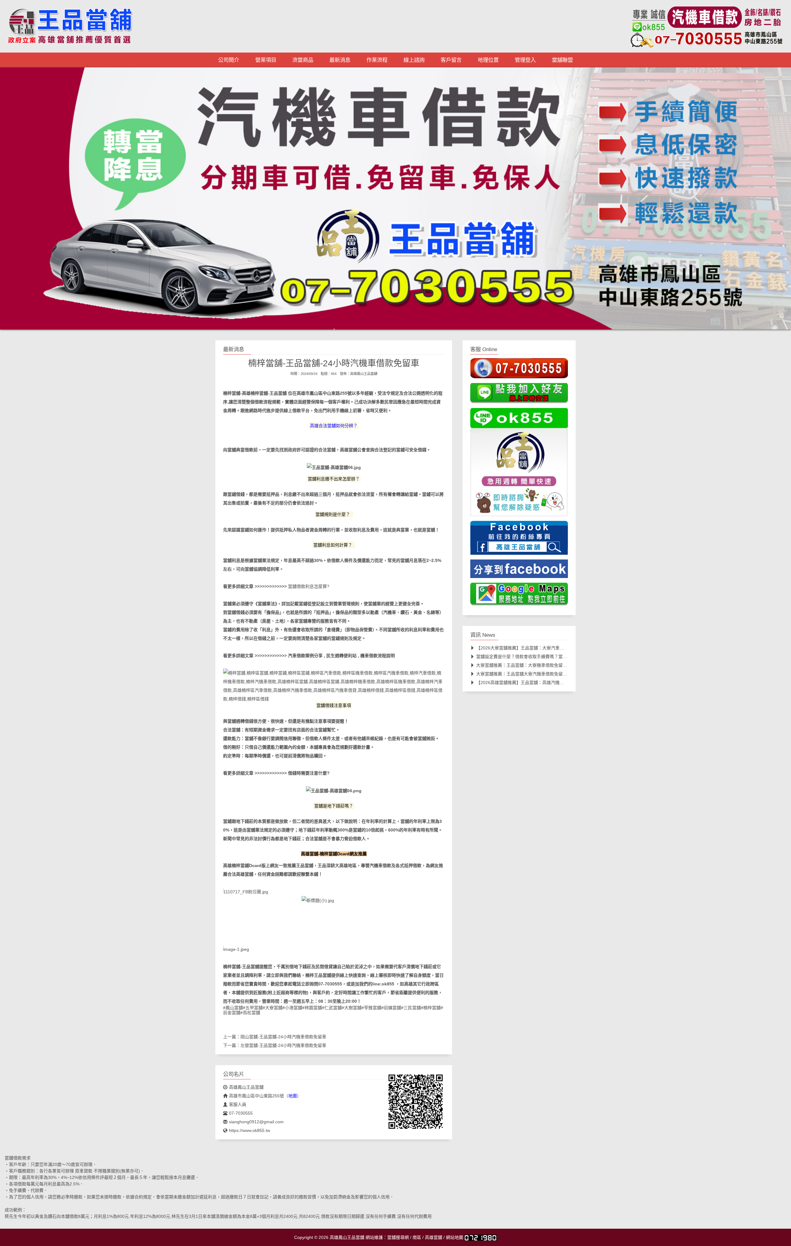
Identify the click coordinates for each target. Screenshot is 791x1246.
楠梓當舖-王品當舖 (269, 393)
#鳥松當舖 (250, 1012)
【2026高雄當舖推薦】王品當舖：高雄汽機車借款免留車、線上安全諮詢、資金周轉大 (559, 682)
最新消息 (339, 60)
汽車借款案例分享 (305, 655)
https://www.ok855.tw (249, 1130)
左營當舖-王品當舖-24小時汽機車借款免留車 (283, 1045)
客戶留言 (451, 60)
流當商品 (302, 60)
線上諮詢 (414, 60)
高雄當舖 (433, 1237)
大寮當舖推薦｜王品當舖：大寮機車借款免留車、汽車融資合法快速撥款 (545, 665)
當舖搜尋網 (398, 1237)
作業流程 (376, 60)
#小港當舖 (292, 1007)
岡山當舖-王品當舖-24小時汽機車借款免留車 (283, 1036)
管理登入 (525, 60)
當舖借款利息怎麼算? (308, 586)
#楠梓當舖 (431, 1007)
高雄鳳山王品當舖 (363, 374)
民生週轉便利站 (341, 655)
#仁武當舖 (332, 1007)
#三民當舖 (411, 1007)
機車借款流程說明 (377, 655)
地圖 (292, 1095)
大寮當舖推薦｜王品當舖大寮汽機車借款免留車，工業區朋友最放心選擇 (545, 673)
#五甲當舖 (253, 1007)
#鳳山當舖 (233, 1007)
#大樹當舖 (352, 1007)
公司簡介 (228, 60)
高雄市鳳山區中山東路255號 (324, 393)
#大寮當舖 (272, 1007)
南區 (416, 1237)
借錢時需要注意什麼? (309, 773)
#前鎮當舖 (391, 1007)
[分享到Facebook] (519, 570)
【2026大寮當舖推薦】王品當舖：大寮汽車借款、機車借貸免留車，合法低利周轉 (554, 647)
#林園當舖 (312, 1007)
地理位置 (488, 60)
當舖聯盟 (562, 60)
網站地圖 (454, 1237)
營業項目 (265, 60)
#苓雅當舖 (371, 1007)
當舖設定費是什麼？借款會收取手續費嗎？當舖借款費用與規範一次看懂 (545, 656)
